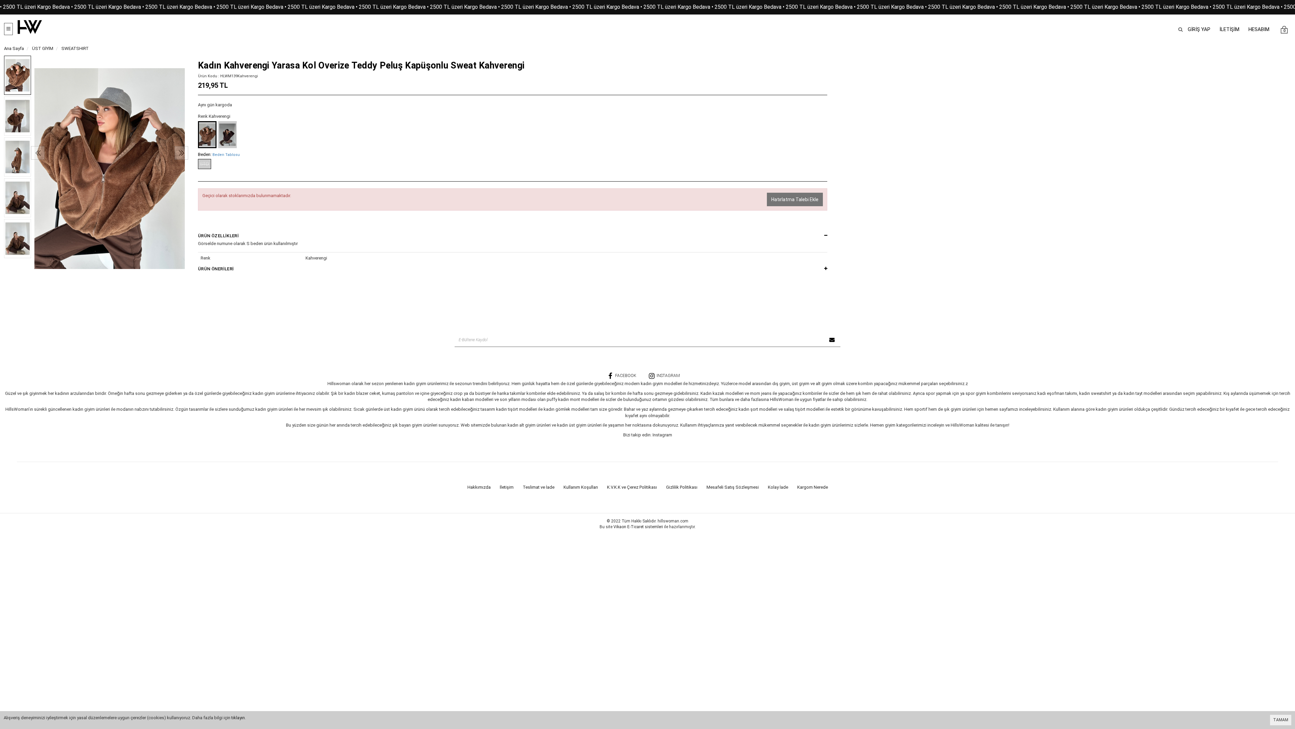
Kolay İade (778, 487)
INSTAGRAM (668, 375)
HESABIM (1258, 29)
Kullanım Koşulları (581, 487)
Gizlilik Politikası (681, 487)
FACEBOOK (625, 375)
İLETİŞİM (1229, 29)
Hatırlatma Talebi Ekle (794, 199)
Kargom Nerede (812, 487)
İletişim (507, 487)
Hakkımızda (479, 487)
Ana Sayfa (14, 48)
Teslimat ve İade (538, 487)
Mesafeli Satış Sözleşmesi (733, 487)
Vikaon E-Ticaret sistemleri (638, 526)
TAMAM (1280, 720)
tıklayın (238, 717)
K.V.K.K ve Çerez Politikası (632, 487)
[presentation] (38, 153)
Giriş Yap (1199, 29)
